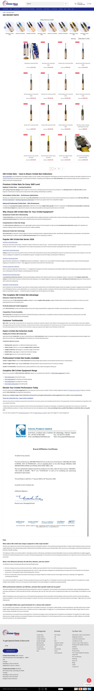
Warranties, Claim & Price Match (81, 635)
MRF (55, 647)
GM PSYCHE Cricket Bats (74, 34)
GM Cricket (57, 635)
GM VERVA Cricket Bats (84, 34)
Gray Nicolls (57, 649)
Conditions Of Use (77, 641)
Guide (73, 664)
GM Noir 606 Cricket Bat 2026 (48, 125)
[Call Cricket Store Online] (76, 4)
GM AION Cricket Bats (63, 33)
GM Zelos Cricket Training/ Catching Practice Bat (83, 125)
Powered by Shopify (22, 689)
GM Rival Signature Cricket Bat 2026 (65, 95)
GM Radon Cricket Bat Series (10, 285)
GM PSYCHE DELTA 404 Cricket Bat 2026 (31, 156)
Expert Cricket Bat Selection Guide (18, 331)
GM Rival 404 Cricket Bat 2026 (48, 94)
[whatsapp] (89, 680)
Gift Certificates (76, 656)
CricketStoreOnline (24, 413)
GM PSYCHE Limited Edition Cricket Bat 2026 (83, 156)
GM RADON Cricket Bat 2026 (31, 63)
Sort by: (73, 39)
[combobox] (47, 4)
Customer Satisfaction (78, 639)
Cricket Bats (40, 635)
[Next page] (62, 168)
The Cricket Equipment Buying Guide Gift (80, 653)
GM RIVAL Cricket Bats (52, 33)
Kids (38, 651)
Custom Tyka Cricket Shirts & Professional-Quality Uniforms (80, 643)
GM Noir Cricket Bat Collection (11, 266)
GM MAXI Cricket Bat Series (10, 242)
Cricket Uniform (41, 649)
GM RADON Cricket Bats (10, 34)
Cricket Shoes (40, 637)
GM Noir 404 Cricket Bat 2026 (31, 125)
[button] (6, 9)
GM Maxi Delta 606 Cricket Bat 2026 (83, 64)
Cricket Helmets (41, 639)
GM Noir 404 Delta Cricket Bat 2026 (83, 95)
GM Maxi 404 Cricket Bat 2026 (65, 63)
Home (4, 12)
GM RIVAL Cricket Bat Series (10, 258)
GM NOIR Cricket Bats (31, 33)
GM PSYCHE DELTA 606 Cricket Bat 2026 (48, 156)
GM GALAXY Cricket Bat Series (11, 250)
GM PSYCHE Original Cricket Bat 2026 (65, 156)
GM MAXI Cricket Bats (20, 33)
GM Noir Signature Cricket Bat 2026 (66, 125)
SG (55, 637)
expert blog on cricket (40, 413)
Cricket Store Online (74, 390)
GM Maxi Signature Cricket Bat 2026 (31, 95)
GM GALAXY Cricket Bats (42, 34)
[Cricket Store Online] (11, 633)
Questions (75, 649)
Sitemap (74, 658)
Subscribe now (10, 651)
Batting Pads (40, 643)
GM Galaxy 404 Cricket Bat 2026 (48, 64)
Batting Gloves (41, 645)
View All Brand (58, 653)
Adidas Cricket (58, 645)
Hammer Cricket (58, 643)
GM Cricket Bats (10, 12)
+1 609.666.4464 (81, 4)
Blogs (73, 662)
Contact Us (75, 666)
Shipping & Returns (77, 637)
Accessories (40, 647)
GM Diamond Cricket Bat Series (11, 274)
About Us (74, 660)
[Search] (65, 3)
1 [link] (51, 169)
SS (55, 639)
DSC (55, 641)
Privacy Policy (76, 651)
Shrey (55, 651)
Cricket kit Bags (41, 641)
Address (74, 646)
